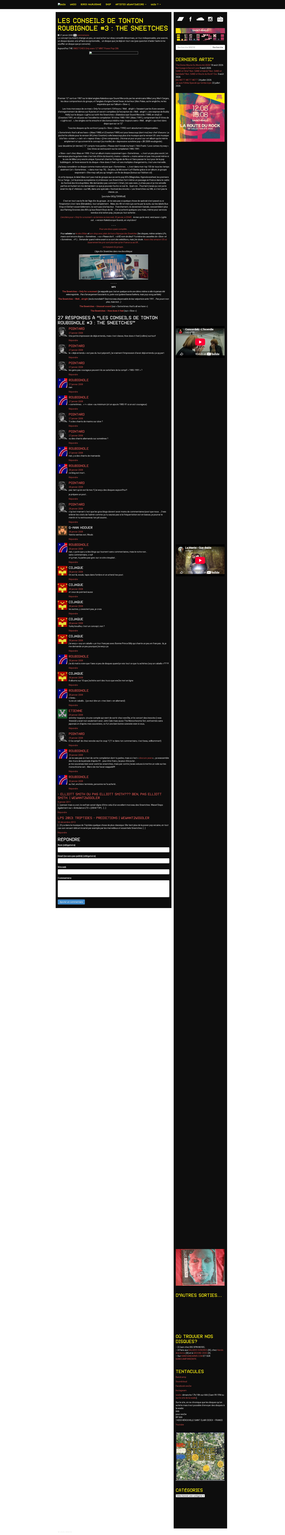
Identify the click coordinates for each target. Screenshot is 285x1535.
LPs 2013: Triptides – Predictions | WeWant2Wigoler (103, 817)
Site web (62, 867)
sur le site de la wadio (186, 1398)
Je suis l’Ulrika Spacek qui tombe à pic (194, 83)
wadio (178, 1395)
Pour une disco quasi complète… (113, 229)
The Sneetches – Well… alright (73, 299)
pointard (77, 328)
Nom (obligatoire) (66, 845)
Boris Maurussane (91, 4)
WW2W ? (155, 4)
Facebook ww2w (183, 1386)
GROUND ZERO (200, 1353)
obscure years (146, 758)
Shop (108, 4)
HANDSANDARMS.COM (192, 1356)
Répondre (73, 340)
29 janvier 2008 (76, 715)
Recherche (218, 47)
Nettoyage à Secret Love (187, 68)
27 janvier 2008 (76, 333)
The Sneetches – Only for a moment (79, 291)
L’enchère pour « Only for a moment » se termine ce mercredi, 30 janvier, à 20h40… (97, 217)
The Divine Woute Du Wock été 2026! (193, 65)
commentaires (81, 35)
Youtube (180, 1424)
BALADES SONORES (198, 1350)
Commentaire (64, 878)
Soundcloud (181, 1381)
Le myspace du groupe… (113, 247)
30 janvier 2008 (76, 781)
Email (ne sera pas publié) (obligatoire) (77, 856)
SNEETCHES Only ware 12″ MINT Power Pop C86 (96, 48)
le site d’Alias (81, 233)
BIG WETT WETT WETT (187, 80)
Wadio (73, 4)
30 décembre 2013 (67, 822)
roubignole (79, 380)
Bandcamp (181, 1377)
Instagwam (181, 1390)
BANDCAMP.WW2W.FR (186, 1359)
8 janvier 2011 (64, 802)
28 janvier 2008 (76, 470)
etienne (76, 710)
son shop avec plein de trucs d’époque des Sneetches (113, 233)
